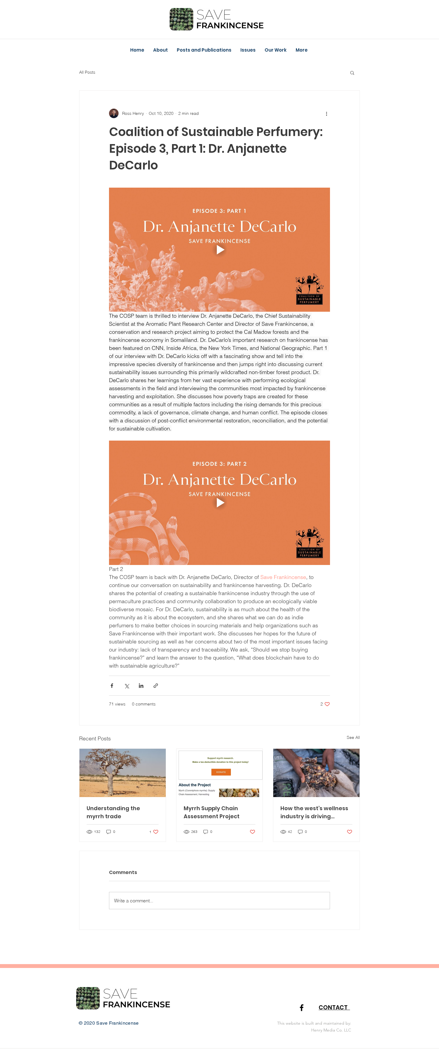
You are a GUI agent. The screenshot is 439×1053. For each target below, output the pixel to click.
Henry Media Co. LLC (331, 1030)
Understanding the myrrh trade (113, 812)
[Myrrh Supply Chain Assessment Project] (219, 773)
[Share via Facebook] (112, 685)
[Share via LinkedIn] (141, 685)
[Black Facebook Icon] (301, 1007)
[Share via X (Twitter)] (126, 685)
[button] (248, 50)
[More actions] (326, 113)
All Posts (87, 72)
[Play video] (219, 250)
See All (353, 737)
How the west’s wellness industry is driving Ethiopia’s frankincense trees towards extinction (315, 812)
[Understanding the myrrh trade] (122, 773)
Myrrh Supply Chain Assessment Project (212, 812)
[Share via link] (156, 685)
